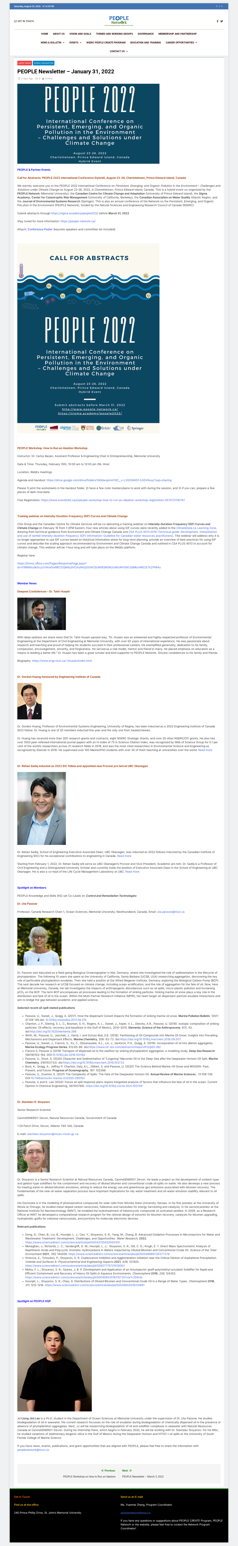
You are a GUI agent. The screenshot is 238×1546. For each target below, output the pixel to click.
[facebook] (217, 21)
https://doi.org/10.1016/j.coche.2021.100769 (114, 1086)
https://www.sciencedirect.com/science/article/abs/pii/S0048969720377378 (119, 1254)
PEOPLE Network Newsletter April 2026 (187, 6)
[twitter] (221, 21)
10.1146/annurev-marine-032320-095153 (58, 1078)
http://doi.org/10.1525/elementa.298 (53, 1031)
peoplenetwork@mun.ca (33, 1449)
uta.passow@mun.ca (171, 911)
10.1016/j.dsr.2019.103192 (68, 1054)
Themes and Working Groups (114, 33)
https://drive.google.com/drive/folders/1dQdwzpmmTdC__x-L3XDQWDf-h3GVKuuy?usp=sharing (109, 480)
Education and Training (145, 42)
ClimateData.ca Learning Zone (196, 528)
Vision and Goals (80, 33)
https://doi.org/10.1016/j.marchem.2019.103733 (93, 1062)
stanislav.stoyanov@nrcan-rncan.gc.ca (53, 1134)
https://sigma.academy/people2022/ (74, 213)
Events (73, 42)
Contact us (117, 51)
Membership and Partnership (178, 33)
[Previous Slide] (217, 6)
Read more (205, 750)
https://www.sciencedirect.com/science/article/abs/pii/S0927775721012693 (75, 1265)
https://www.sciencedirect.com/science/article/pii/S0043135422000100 (72, 1242)
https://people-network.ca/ (78, 221)
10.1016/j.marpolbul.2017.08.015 (65, 1019)
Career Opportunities (180, 42)
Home (44, 33)
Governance (146, 33)
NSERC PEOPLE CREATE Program (105, 42)
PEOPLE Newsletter (43, 63)
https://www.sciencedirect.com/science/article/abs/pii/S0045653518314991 (94, 1285)
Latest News (24, 63)
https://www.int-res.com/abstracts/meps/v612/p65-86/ (125, 1047)
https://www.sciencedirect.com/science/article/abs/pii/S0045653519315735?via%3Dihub (83, 1277)
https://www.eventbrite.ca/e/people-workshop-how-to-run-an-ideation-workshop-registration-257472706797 (113, 500)
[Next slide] (222, 6)
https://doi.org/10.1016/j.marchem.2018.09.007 (150, 1039)
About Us (59, 33)
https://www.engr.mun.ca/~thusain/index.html (62, 660)
